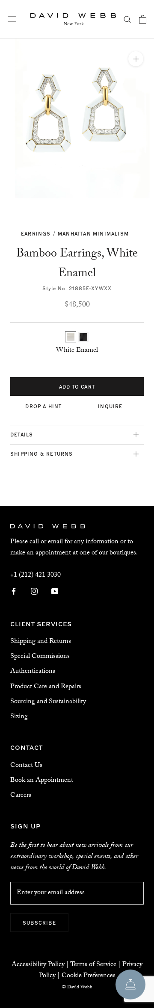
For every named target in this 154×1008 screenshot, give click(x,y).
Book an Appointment (41, 781)
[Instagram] (34, 591)
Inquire (110, 406)
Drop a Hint (43, 406)
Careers (20, 796)
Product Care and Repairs (45, 687)
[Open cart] (142, 19)
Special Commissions (40, 657)
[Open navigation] (12, 19)
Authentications (32, 672)
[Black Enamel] (83, 337)
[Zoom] (135, 58)
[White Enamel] (70, 337)
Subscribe (39, 922)
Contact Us (26, 766)
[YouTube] (54, 591)
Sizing (19, 717)
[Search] (127, 19)
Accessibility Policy (38, 965)
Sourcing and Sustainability (48, 702)
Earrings (36, 233)
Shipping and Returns (40, 642)
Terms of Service (93, 965)
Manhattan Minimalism (93, 233)
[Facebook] (13, 591)
